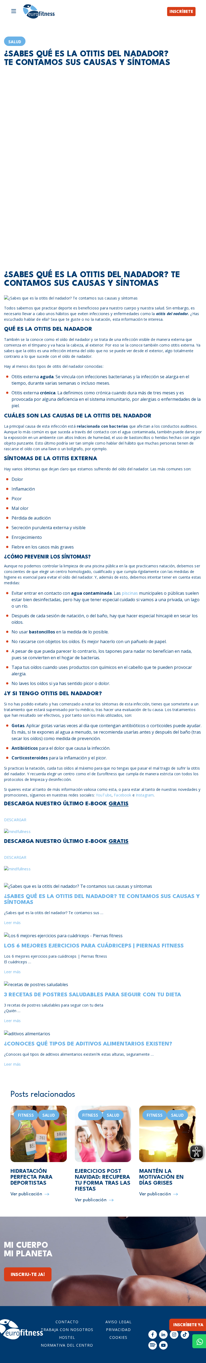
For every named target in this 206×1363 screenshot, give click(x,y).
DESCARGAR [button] (15, 819)
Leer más (12, 922)
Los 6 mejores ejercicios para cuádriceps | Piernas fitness (94, 946)
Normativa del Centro (67, 1345)
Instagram (145, 795)
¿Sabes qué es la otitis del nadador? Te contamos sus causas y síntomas (102, 899)
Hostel (67, 1337)
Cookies (118, 1337)
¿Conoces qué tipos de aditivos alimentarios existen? (88, 1044)
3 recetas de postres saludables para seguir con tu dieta (92, 995)
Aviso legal (118, 1321)
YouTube (104, 795)
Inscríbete (181, 12)
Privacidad (118, 1329)
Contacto (67, 1321)
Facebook (122, 795)
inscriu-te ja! (28, 1274)
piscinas (130, 593)
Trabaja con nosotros (67, 1329)
